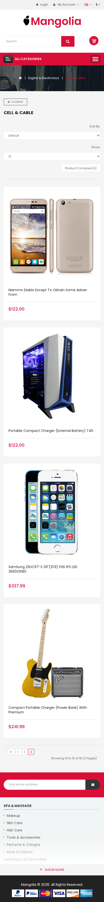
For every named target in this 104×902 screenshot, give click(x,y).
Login (43, 4)
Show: (95, 147)
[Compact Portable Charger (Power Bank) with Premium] (52, 652)
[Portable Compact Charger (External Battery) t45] (52, 375)
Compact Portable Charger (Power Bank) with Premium (47, 710)
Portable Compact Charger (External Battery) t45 (50, 430)
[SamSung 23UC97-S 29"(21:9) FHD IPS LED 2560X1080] (52, 512)
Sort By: (94, 126)
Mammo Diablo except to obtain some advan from (47, 292)
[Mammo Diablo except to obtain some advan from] (52, 235)
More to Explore (20, 852)
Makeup (13, 815)
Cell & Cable (75, 78)
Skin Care (14, 823)
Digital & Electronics (43, 78)
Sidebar (17, 102)
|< (11, 752)
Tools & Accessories (23, 837)
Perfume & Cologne (23, 844)
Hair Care (14, 830)
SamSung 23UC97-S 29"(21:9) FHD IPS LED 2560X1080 (42, 569)
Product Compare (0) (81, 168)
